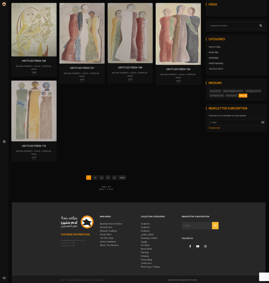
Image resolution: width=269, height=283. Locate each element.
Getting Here (106, 227)
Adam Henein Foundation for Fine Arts (182, 279)
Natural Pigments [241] (233, 91)
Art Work (145, 245)
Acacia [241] (215, 91)
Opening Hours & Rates (111, 224)
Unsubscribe (214, 128)
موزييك (144, 241)
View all (242, 96)
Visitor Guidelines (108, 241)
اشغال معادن (147, 234)
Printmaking (216, 63)
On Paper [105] (216, 95)
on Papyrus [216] (253, 91)
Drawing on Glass (149, 238)
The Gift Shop (106, 238)
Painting (213, 52)
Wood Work (146, 249)
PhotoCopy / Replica (150, 267)
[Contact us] (4, 278)
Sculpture (215, 47)
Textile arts (216, 69)
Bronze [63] (231, 95)
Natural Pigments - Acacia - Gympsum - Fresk (34, 67)
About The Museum (109, 245)
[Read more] (34, 73)
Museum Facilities (108, 231)
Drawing (214, 58)
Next (122, 177)
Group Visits (105, 234)
